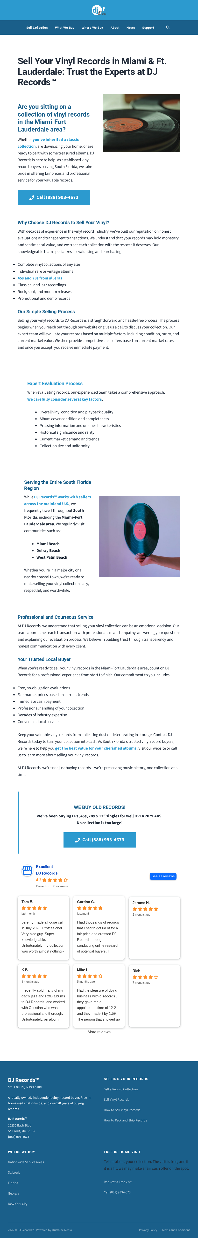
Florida (13, 1183)
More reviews (99, 1032)
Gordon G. (86, 902)
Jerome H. (141, 903)
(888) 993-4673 (18, 1136)
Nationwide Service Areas (26, 1162)
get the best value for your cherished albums (96, 748)
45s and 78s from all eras (40, 278)
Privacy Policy (148, 1230)
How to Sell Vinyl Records (122, 1110)
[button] (168, 27)
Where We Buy (92, 27)
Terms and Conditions (176, 1230)
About (115, 27)
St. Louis (14, 1172)
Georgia (13, 1193)
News (131, 27)
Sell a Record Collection (121, 1089)
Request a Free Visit (118, 1182)
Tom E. (27, 902)
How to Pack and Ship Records (125, 1120)
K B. (25, 970)
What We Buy (65, 27)
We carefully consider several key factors (64, 399)
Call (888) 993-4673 (117, 1192)
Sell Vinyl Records (116, 1099)
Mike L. (83, 970)
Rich (136, 971)
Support (148, 27)
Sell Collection (37, 27)
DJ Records (47, 873)
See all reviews (163, 876)
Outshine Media (62, 1230)
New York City (18, 1204)
